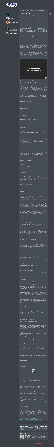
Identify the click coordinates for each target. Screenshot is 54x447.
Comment (38, 15)
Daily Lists (34, 15)
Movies (36, 15)
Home (20, 10)
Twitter (37, 443)
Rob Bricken (22, 429)
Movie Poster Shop (33, 22)
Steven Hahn (45, 30)
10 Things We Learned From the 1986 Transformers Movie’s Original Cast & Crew (30, 419)
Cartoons (31, 15)
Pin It (49, 15)
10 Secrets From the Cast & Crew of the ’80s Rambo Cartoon (28, 417)
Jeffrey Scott (27, 31)
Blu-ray (23, 10)
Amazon (33, 284)
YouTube (39, 443)
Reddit (40, 443)
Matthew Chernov (23, 15)
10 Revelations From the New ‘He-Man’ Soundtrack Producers (28, 418)
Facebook (35, 443)
